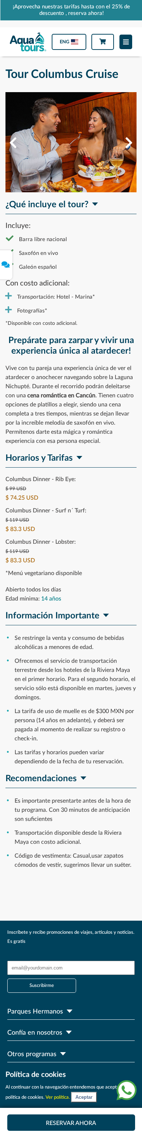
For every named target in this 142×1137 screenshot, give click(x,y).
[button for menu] (125, 42)
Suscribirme (41, 985)
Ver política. (58, 1097)
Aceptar (83, 1097)
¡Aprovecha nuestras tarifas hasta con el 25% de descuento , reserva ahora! (71, 10)
